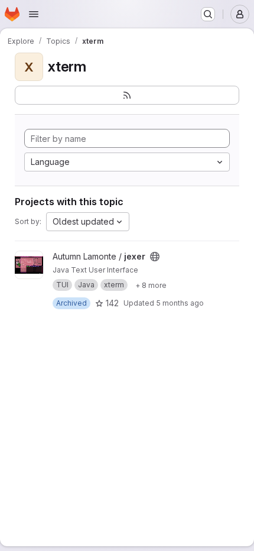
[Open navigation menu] (33, 14)
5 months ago (180, 303)
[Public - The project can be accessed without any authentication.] (154, 256)
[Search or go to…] (208, 14)
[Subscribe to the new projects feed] (127, 95)
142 (112, 303)
